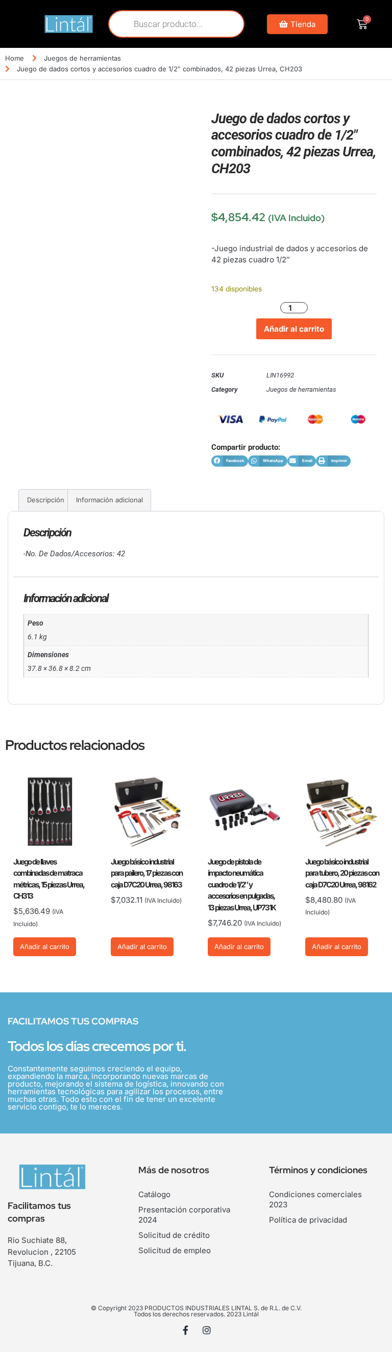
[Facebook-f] (186, 1330)
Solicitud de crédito (174, 1235)
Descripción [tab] (45, 500)
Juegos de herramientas (82, 58)
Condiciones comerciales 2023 (315, 1199)
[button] (229, 461)
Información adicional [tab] (109, 500)
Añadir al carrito (294, 329)
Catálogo (154, 1194)
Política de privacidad (308, 1220)
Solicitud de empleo (174, 1250)
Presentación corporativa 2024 (184, 1215)
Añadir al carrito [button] (44, 946)
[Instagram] (207, 1330)
